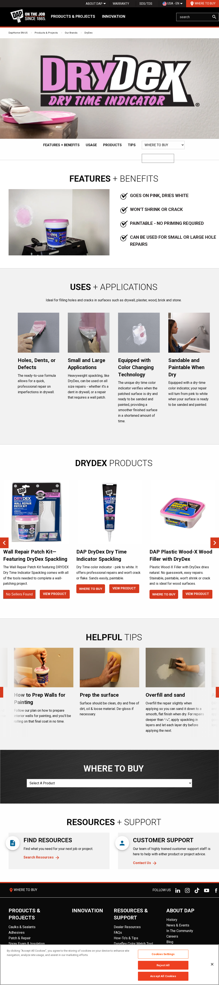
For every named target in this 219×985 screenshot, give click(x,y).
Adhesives (17, 933)
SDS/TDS (145, 3)
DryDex (88, 32)
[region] (109, 964)
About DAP (94, 3)
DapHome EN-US (18, 32)
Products (112, 145)
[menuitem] (94, 3)
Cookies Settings (163, 954)
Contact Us (142, 863)
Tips (132, 145)
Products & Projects (73, 16)
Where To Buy (202, 3)
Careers (172, 936)
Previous (4, 542)
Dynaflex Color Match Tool (133, 944)
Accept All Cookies (163, 976)
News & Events (177, 925)
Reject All (163, 965)
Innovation (113, 16)
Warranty (121, 3)
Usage (91, 145)
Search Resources (39, 857)
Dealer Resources (127, 927)
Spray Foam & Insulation (27, 944)
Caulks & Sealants (22, 927)
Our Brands (71, 32)
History (171, 920)
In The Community (179, 931)
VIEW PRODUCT (54, 594)
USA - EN (173, 3)
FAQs (118, 933)
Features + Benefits (61, 145)
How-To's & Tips (126, 938)
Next (214, 542)
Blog (169, 942)
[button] (158, 158)
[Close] (212, 964)
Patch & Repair (20, 938)
